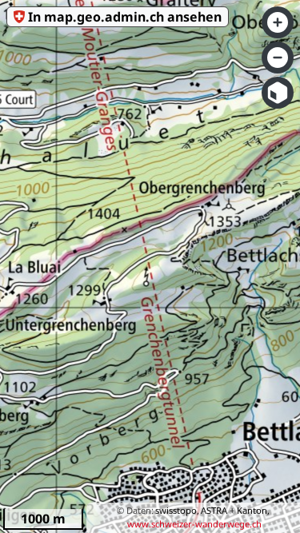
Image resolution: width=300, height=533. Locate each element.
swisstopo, (177, 510)
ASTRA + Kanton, (235, 510)
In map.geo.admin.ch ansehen (125, 17)
